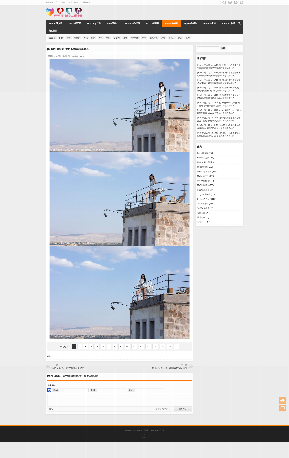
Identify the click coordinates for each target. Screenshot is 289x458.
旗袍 (86, 38)
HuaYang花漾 (203, 158)
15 (162, 346)
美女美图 (201, 222)
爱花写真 (201, 217)
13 (148, 346)
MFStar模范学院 (204, 171)
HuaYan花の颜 (203, 162)
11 (134, 346)
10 (127, 346)
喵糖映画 (201, 213)
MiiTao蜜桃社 (203, 176)
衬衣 (144, 38)
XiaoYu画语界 (203, 190)
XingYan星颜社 (203, 194)
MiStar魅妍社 (203, 181)
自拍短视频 (85, 2)
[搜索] (239, 23)
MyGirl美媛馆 (203, 185)
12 (141, 346)
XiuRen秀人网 (203, 199)
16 (169, 346)
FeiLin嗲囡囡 (202, 153)
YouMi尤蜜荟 (202, 203)
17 (176, 346)
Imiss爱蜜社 (202, 167)
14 (155, 346)
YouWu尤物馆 (203, 208)
